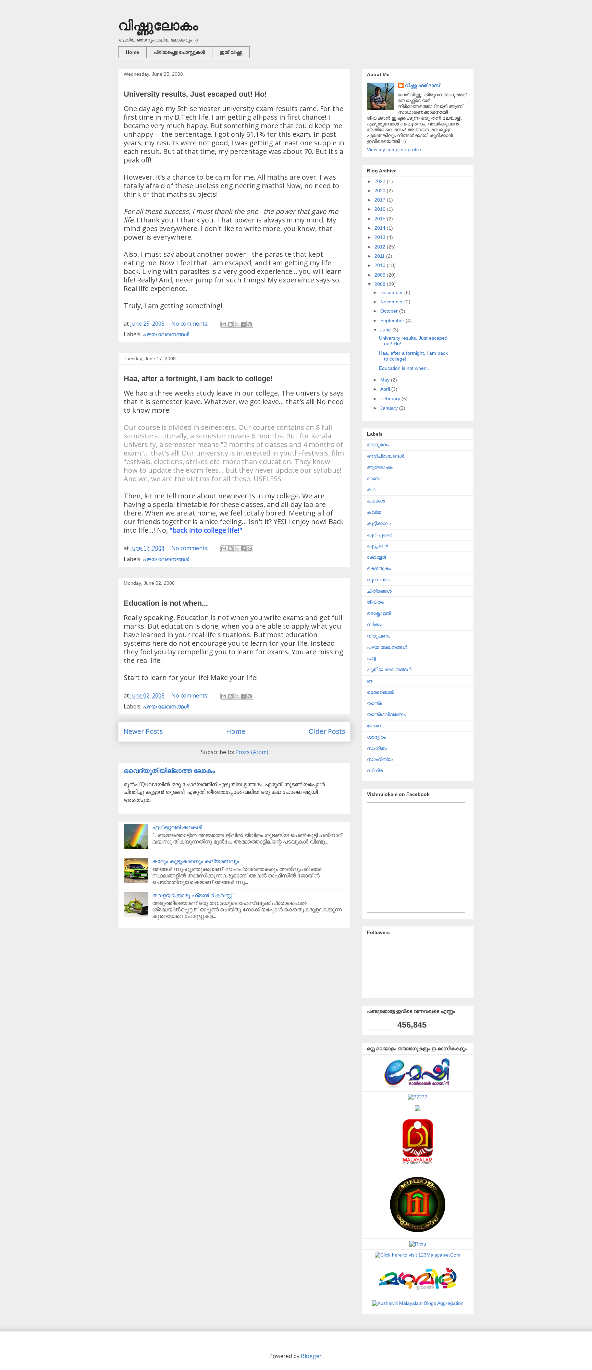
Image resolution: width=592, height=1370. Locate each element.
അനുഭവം (378, 444)
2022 (380, 181)
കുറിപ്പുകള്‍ (379, 534)
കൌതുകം (379, 568)
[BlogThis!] (230, 324)
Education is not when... (166, 603)
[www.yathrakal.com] (417, 1109)
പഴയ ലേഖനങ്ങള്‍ (166, 334)
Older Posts (327, 731)
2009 (380, 275)
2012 (380, 247)
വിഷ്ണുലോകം (158, 25)
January (389, 408)
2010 (380, 265)
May (385, 380)
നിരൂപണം (378, 636)
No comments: (190, 323)
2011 (380, 256)
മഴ (370, 680)
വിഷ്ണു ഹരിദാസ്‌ (422, 85)
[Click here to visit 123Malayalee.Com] (417, 1255)
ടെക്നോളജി (379, 613)
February (391, 398)
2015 (380, 218)
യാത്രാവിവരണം (386, 714)
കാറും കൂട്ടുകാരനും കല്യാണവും (195, 861)
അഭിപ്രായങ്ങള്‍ (385, 456)
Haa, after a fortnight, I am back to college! (198, 378)
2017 (380, 200)
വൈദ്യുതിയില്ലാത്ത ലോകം (169, 770)
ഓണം (374, 478)
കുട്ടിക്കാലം (379, 523)
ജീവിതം (375, 602)
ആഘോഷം (380, 467)
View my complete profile (394, 149)
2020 (380, 190)
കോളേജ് (376, 557)
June (386, 329)
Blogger (311, 1356)
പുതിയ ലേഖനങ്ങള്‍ (389, 669)
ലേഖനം (375, 725)
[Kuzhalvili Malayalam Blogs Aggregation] (418, 1303)
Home (132, 52)
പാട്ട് (371, 658)
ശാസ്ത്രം (376, 737)
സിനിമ (375, 770)
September (393, 320)
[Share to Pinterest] (249, 324)
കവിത (374, 512)
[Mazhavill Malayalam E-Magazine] (417, 1292)
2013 (380, 237)
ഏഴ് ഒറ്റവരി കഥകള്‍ (177, 827)
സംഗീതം (377, 748)
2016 (380, 209)
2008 (380, 284)
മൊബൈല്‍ (380, 692)
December (392, 292)
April (385, 389)
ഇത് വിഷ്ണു (231, 52)
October (389, 311)
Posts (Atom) (251, 752)
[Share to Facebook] (243, 324)
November (392, 301)
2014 (380, 228)
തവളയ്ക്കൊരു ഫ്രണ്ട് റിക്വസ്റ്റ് (192, 895)
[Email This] (223, 324)
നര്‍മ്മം (374, 624)
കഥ (371, 489)
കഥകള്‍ (376, 501)
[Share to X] (236, 324)
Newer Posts (143, 731)
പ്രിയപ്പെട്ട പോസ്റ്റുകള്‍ (179, 52)
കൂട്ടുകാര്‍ (377, 545)
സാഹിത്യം (380, 759)
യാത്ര (374, 703)
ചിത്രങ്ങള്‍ (379, 591)
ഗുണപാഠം (379, 579)
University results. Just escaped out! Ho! (195, 94)
